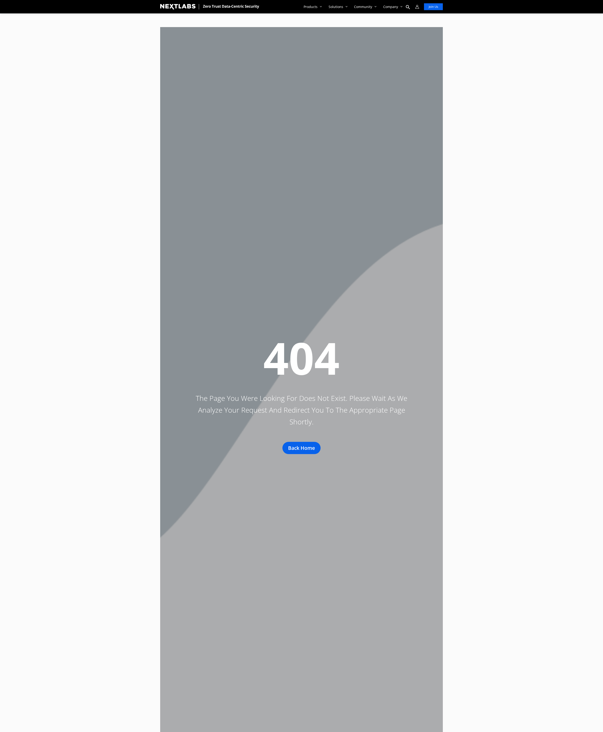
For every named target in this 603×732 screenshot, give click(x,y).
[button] (320, 7)
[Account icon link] (417, 7)
